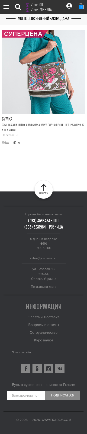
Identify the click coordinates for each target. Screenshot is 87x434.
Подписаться (62, 395)
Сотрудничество (44, 332)
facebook (25, 368)
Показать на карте (43, 287)
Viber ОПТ (38, 4)
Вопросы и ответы (43, 325)
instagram (48, 368)
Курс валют (43, 340)
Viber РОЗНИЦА (41, 9)
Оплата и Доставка (43, 317)
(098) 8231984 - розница (43, 227)
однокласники (37, 368)
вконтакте (59, 368)
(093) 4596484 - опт (43, 220)
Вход (69, 6)
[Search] (8, 351)
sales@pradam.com (43, 258)
